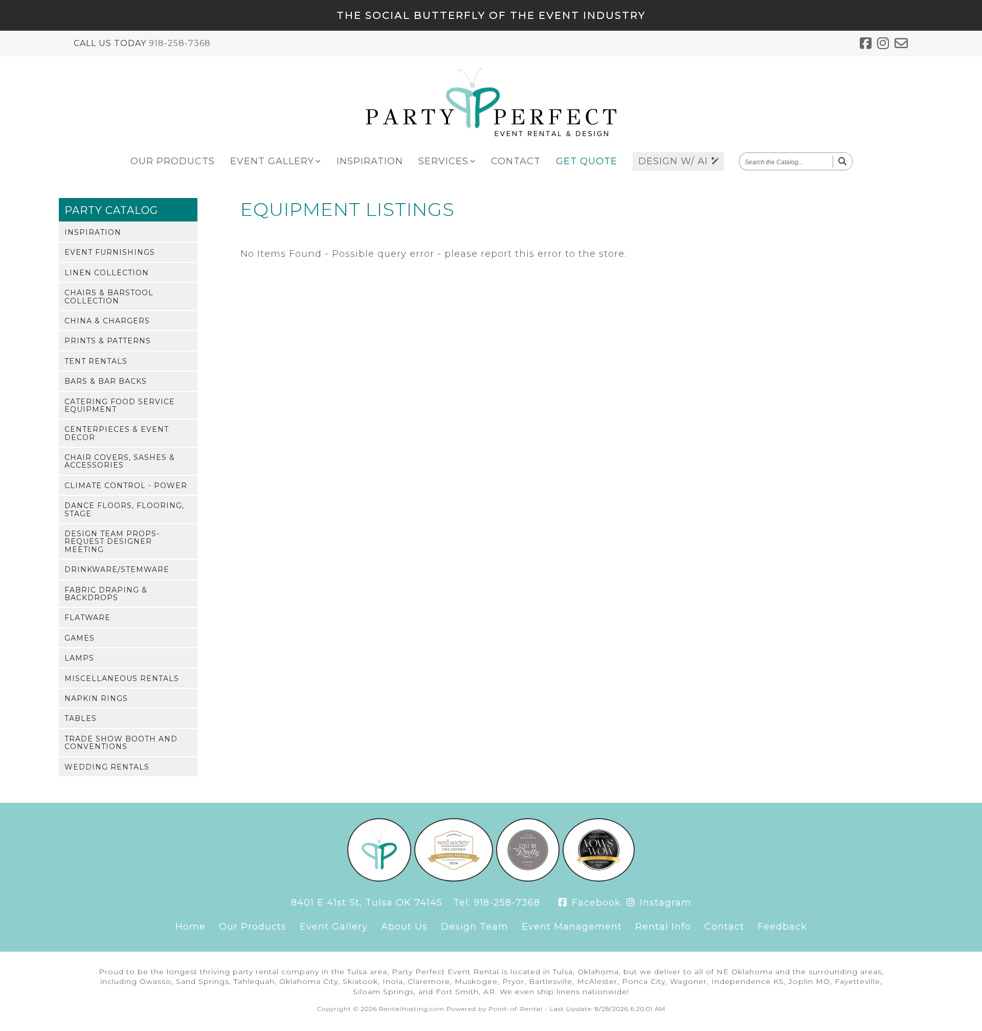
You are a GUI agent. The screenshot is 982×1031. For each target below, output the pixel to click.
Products (172, 161)
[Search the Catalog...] (842, 161)
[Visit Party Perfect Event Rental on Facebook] (866, 43)
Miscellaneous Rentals (121, 678)
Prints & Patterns (107, 340)
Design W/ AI (674, 161)
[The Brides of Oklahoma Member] (453, 878)
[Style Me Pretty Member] (528, 878)
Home (190, 926)
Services (443, 161)
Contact (516, 161)
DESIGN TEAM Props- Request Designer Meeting (112, 541)
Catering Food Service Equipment (119, 405)
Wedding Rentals (106, 767)
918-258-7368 (180, 43)
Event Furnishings (109, 252)
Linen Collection (106, 272)
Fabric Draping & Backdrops (105, 593)
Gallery (272, 161)
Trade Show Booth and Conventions (120, 742)
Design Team (474, 926)
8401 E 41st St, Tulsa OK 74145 (366, 902)
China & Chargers (107, 320)
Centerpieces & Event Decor (116, 433)
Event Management (572, 926)
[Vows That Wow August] (599, 878)
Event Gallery (334, 926)
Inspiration (370, 161)
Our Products (252, 926)
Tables (80, 718)
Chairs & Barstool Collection (108, 296)
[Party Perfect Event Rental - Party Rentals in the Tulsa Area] (491, 133)
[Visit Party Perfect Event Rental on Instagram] (883, 43)
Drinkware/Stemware (116, 569)
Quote (586, 161)
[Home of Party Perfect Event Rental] (379, 878)
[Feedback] (901, 43)
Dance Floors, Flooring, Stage (124, 509)
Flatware (87, 617)
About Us (404, 926)
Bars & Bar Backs (105, 381)
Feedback (782, 926)
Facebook (595, 902)
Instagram (664, 902)
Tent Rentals (95, 361)
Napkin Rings (96, 698)
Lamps (79, 658)
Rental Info (663, 926)
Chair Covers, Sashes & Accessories (119, 461)
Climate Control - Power (125, 485)
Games (79, 638)
